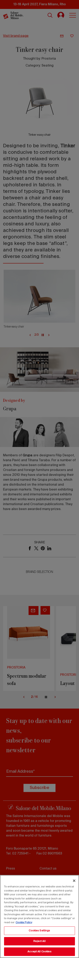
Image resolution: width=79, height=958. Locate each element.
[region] (39, 916)
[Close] (74, 880)
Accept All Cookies (39, 951)
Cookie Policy (24, 922)
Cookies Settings (39, 930)
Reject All (39, 941)
